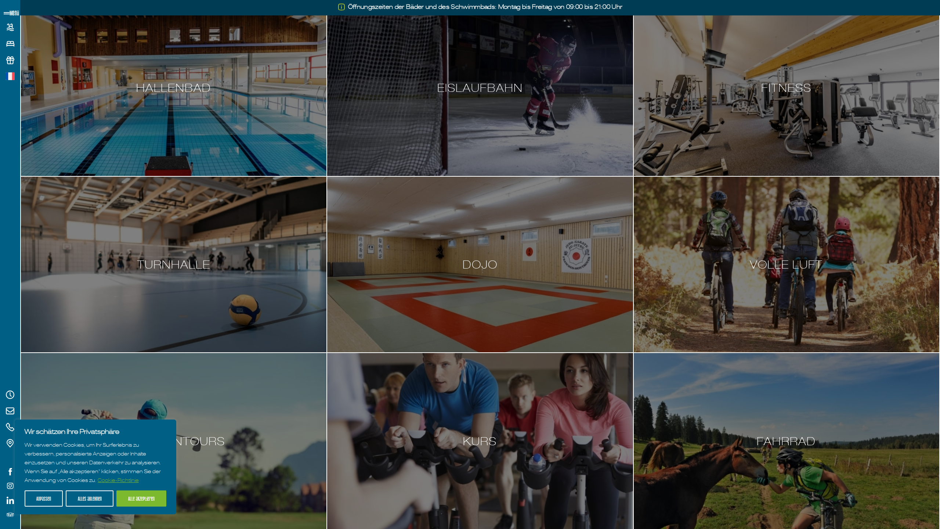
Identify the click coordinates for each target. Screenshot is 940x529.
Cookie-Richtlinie (118, 480)
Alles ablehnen (90, 498)
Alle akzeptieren (141, 498)
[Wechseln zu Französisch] (10, 76)
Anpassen (43, 498)
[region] (95, 467)
